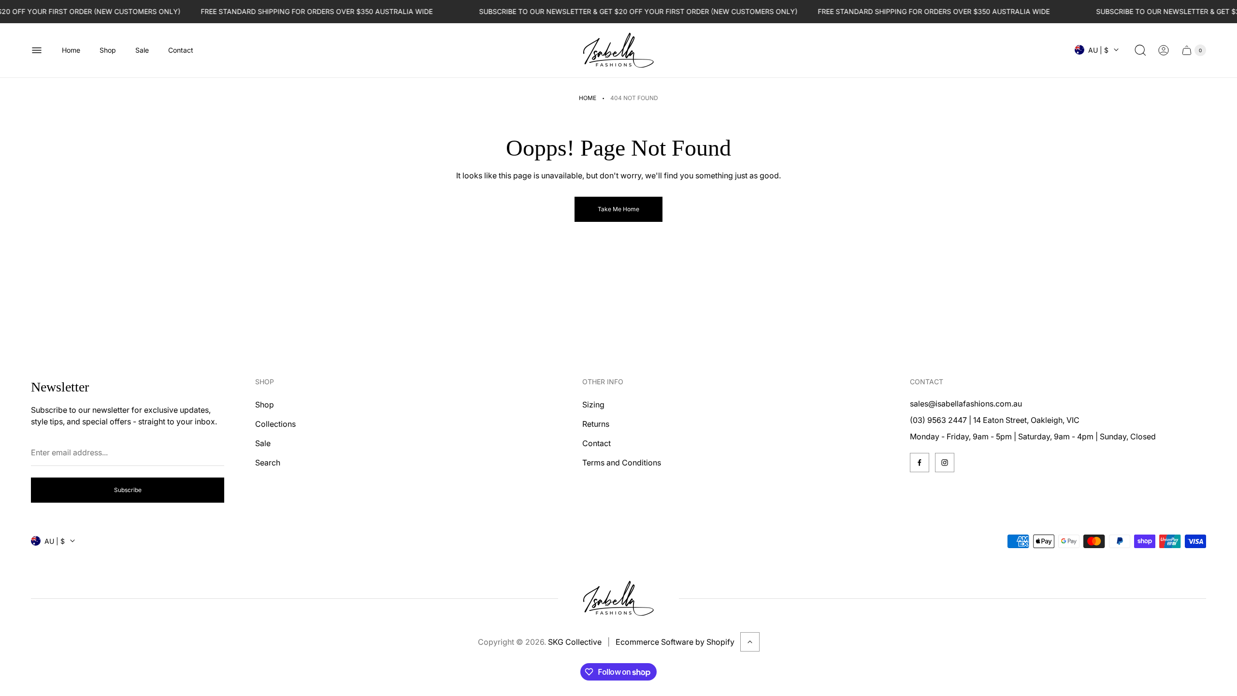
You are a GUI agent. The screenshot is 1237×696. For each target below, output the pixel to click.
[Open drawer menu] (36, 50)
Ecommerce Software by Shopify (675, 642)
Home (587, 98)
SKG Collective (575, 642)
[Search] (1140, 50)
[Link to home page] (618, 598)
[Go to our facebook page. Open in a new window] (919, 462)
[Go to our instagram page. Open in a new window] (944, 462)
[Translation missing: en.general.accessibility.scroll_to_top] (750, 642)
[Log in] (1163, 50)
